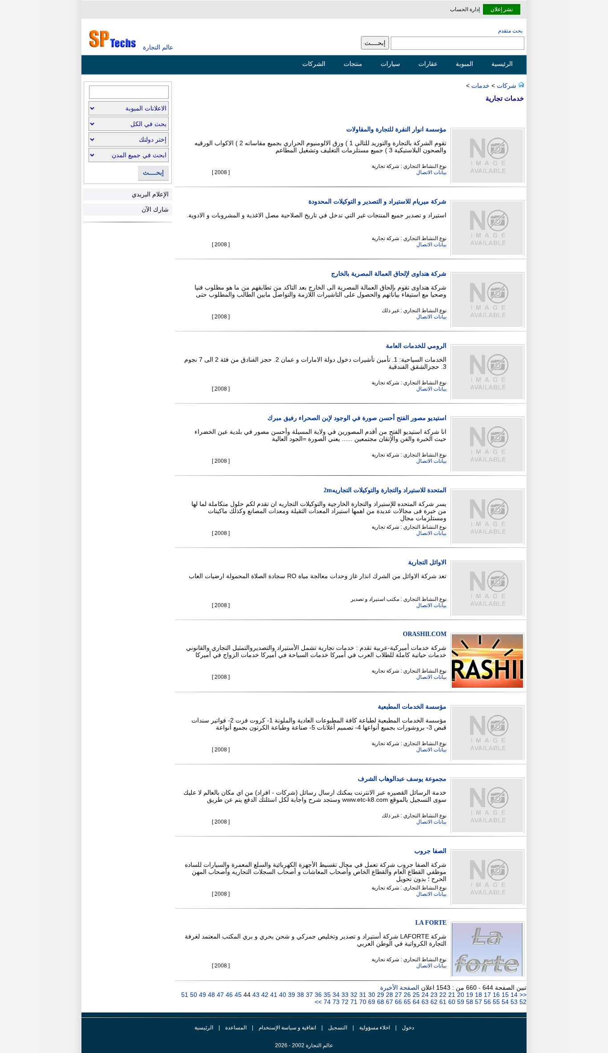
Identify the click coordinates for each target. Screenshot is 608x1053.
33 (344, 994)
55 (495, 1001)
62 (433, 1001)
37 (308, 994)
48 (210, 994)
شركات (505, 85)
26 (406, 994)
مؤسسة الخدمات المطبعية (412, 706)
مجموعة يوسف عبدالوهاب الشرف (402, 778)
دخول (408, 1027)
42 (263, 994)
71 (353, 1001)
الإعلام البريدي (150, 194)
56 (486, 1001)
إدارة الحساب (465, 9)
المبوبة (464, 63)
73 (335, 1001)
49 (201, 994)
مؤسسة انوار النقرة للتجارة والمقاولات (396, 129)
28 (388, 994)
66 (397, 1001)
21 (450, 994)
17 (486, 994)
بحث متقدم (510, 31)
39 (290, 994)
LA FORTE (430, 922)
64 (415, 1001)
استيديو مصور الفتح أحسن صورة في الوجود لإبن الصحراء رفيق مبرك (357, 418)
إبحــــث (153, 172)
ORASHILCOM (424, 634)
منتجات (353, 63)
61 (442, 1001)
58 (468, 1001)
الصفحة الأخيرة (399, 987)
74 (326, 1001)
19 (468, 994)
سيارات (390, 63)
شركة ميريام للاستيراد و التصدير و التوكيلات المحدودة (377, 201)
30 (370, 994)
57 (477, 1001)
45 (237, 994)
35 (326, 994)
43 (255, 994)
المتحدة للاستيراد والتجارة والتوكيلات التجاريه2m (385, 490)
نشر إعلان (501, 9)
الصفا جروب (430, 851)
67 (388, 1001)
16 (495, 994)
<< (523, 994)
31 (361, 994)
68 (379, 1001)
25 (415, 994)
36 (317, 994)
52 (522, 1001)
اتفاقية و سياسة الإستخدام (286, 1027)
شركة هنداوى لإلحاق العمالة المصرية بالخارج (388, 273)
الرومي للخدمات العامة (416, 346)
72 (344, 1001)
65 (406, 1001)
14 (514, 994)
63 (424, 1001)
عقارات (428, 63)
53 (513, 1001)
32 (353, 994)
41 (272, 994)
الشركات (313, 63)
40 (281, 994)
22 (442, 994)
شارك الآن (155, 209)
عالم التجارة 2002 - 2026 (304, 1045)
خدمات (480, 85)
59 (459, 1001)
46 (228, 994)
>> (318, 1001)
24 (424, 994)
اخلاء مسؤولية (374, 1027)
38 (299, 994)
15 (504, 994)
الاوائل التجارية (427, 562)
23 (433, 994)
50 (192, 994)
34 (335, 994)
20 (459, 994)
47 (219, 994)
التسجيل (337, 1027)
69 (370, 1001)
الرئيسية (502, 63)
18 (477, 994)
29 (379, 994)
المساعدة (236, 1027)
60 (450, 1001)
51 (184, 994)
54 (504, 1001)
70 (361, 1001)
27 (397, 994)
